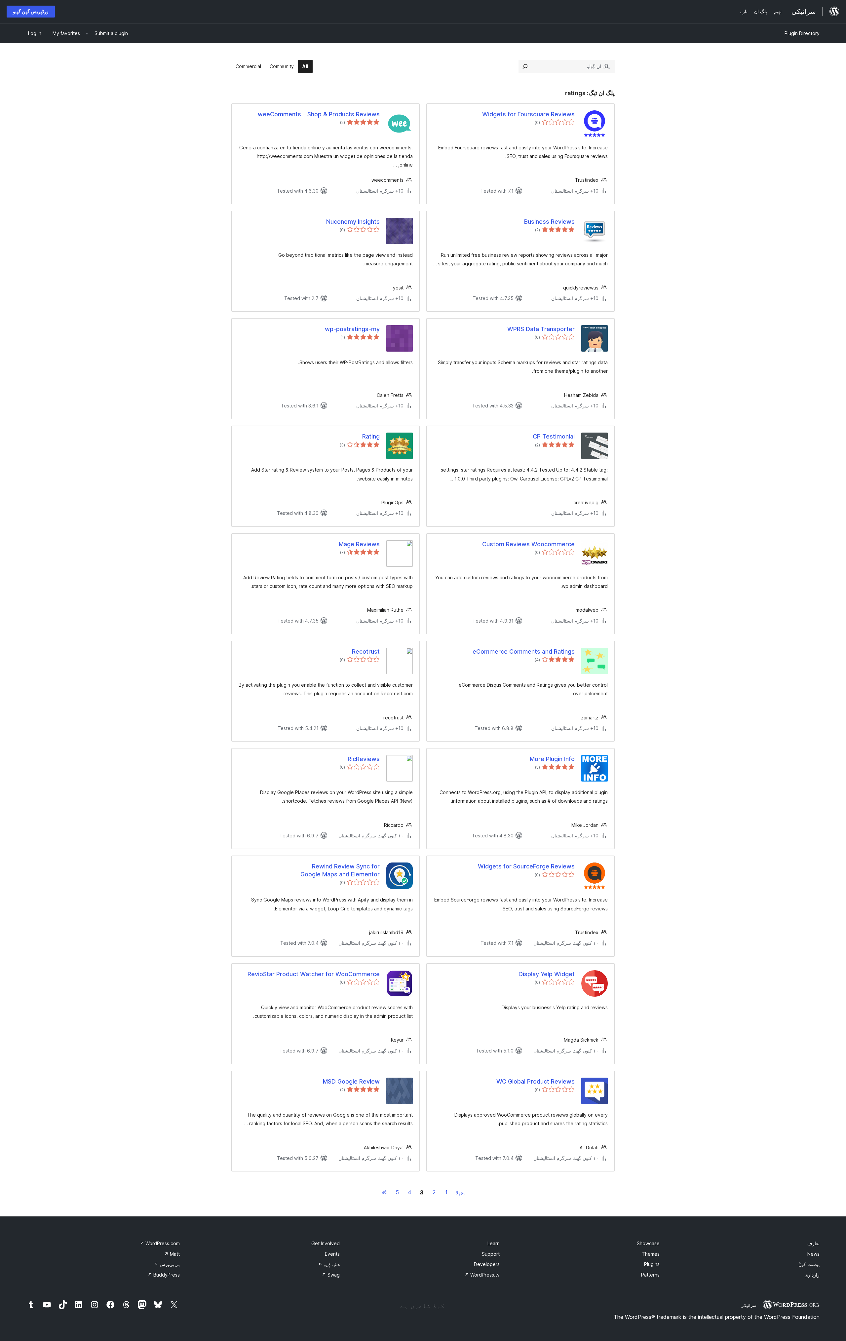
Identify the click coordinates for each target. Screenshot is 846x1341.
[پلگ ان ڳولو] (525, 66)
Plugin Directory (802, 33)
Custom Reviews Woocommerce (528, 544)
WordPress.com (160, 1243)
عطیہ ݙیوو (329, 1264)
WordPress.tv (482, 1275)
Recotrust (366, 651)
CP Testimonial (554, 436)
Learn (493, 1243)
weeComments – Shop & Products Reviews (319, 114)
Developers (487, 1264)
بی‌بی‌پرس (167, 1264)
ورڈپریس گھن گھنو (31, 11)
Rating (371, 436)
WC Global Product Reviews (535, 1081)
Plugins (652, 1264)
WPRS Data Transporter (541, 329)
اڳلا (384, 1192)
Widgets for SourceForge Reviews (526, 866)
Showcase (648, 1243)
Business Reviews (549, 221)
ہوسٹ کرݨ (809, 1264)
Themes (651, 1254)
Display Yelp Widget (547, 974)
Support (491, 1254)
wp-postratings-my (352, 329)
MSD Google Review (351, 1081)
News (813, 1254)
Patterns (650, 1275)
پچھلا (460, 1192)
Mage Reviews (359, 544)
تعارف (813, 1243)
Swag (331, 1275)
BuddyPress (164, 1275)
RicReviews (364, 758)
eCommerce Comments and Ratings (524, 651)
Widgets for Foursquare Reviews (528, 114)
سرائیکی (748, 1305)
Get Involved (325, 1243)
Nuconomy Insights (353, 221)
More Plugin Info (552, 758)
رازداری (812, 1275)
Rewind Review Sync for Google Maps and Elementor (340, 870)
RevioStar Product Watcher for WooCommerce (314, 974)
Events (332, 1254)
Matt (172, 1254)
